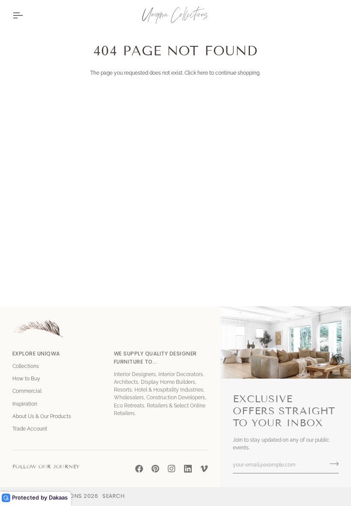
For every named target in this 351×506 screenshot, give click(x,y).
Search (113, 496)
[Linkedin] (188, 469)
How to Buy (26, 379)
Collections (25, 366)
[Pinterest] (155, 469)
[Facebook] (139, 469)
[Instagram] (172, 469)
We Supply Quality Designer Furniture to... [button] (155, 357)
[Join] (331, 463)
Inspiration (24, 404)
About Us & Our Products (41, 416)
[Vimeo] (204, 469)
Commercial (27, 391)
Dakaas (58, 497)
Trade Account (29, 429)
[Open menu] (25, 15)
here (202, 73)
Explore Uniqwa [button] (36, 353)
